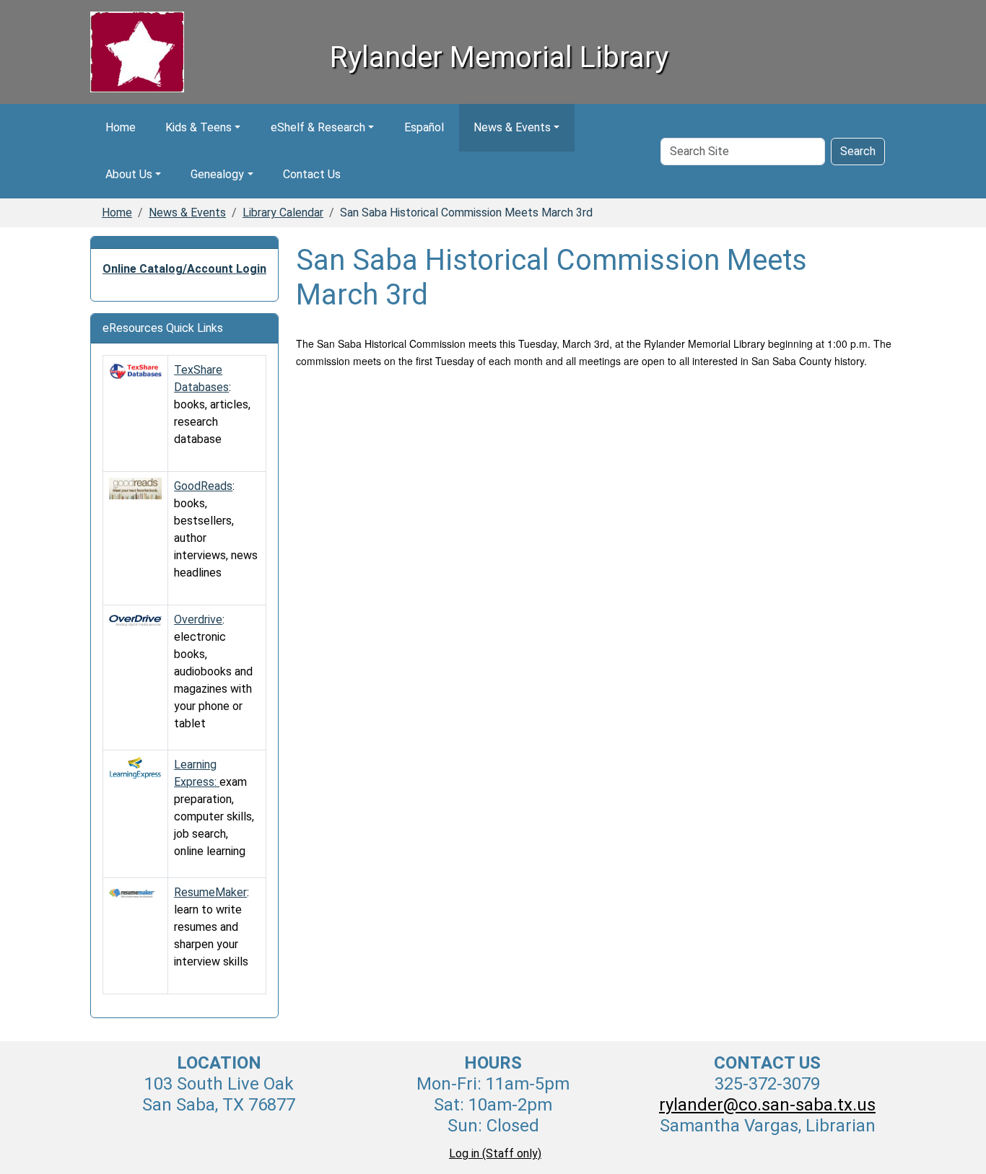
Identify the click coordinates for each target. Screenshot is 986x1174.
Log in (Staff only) (495, 1153)
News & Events (512, 127)
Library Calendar (283, 212)
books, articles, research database (212, 422)
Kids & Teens (198, 127)
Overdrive (198, 619)
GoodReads (203, 486)
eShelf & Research (318, 127)
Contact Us (312, 174)
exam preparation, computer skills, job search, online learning (214, 816)
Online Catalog (142, 269)
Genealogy (217, 174)
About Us (128, 174)
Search (858, 151)
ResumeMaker (210, 892)
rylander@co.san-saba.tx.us (767, 1105)
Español (424, 127)
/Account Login (224, 269)
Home (120, 127)
